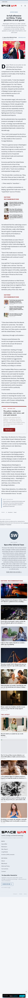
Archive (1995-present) (7, 854)
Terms (20, 894)
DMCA (25, 894)
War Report (4, 849)
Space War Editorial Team (10, 37)
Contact (3, 871)
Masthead (4, 863)
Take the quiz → (9, 429)
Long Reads (4, 852)
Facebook (10, 512)
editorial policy (15, 569)
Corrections (4, 868)
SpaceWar (4, 844)
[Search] (21, 5)
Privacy (15, 894)
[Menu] (25, 5)
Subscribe (4, 1)
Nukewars (4, 846)
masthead (9, 524)
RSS (9, 887)
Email (15, 512)
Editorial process (22, 37)
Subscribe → (7, 884)
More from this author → (14, 572)
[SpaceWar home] (9, 5)
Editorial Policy (5, 866)
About (3, 861)
